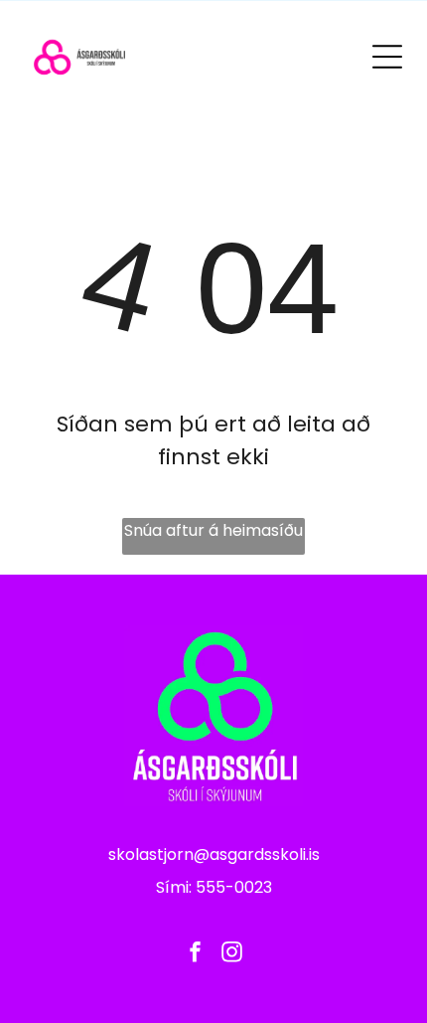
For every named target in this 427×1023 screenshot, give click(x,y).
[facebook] (196, 955)
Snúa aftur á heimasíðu (213, 530)
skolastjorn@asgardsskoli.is (214, 854)
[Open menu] (387, 57)
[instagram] (232, 955)
